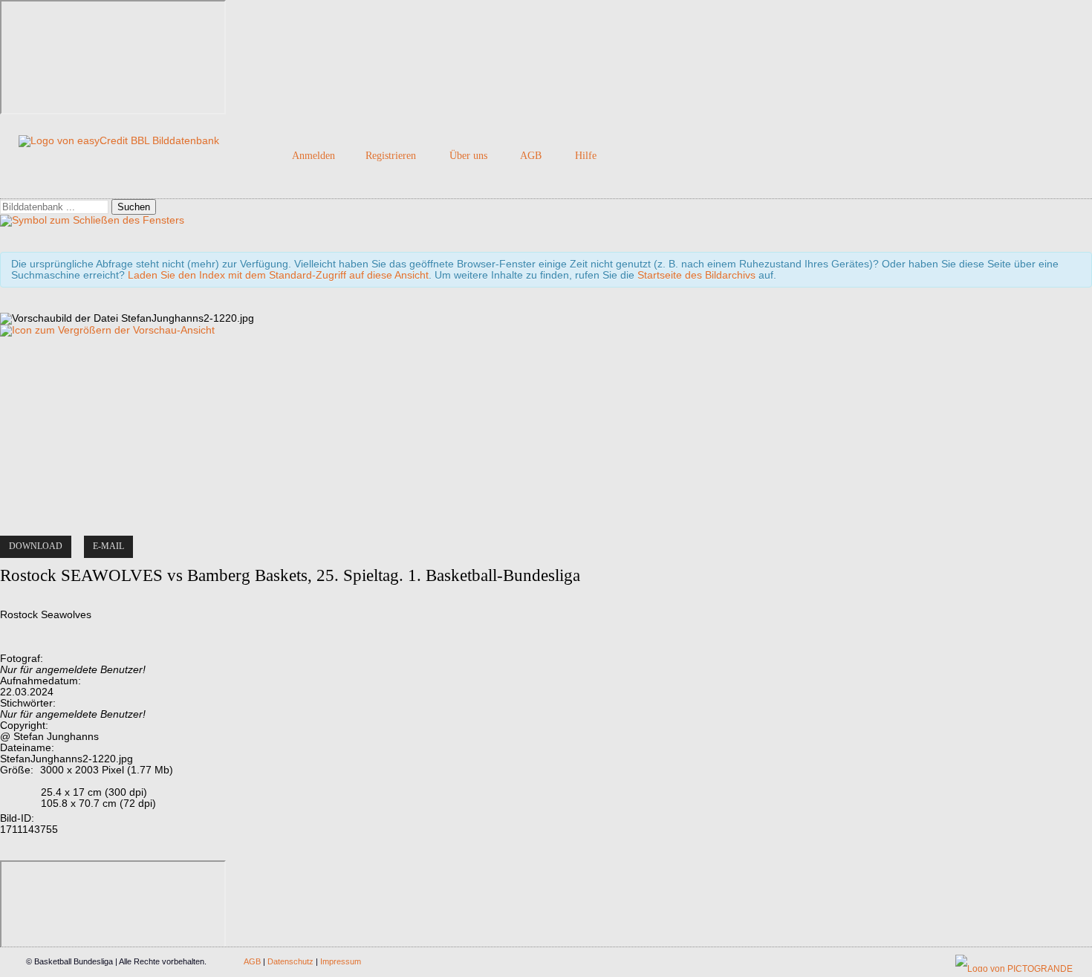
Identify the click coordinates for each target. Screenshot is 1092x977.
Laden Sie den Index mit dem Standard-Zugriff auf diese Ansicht (278, 275)
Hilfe (586, 155)
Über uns (468, 155)
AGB (531, 155)
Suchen (133, 206)
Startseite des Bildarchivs (696, 275)
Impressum (340, 961)
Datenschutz (290, 961)
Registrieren (390, 155)
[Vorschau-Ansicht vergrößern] (107, 330)
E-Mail (108, 546)
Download (35, 546)
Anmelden (313, 155)
